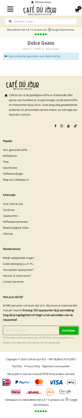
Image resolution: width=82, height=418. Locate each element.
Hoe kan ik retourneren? (17, 276)
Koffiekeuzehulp (42, 2)
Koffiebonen (10, 156)
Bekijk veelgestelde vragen (18, 258)
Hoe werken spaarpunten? (18, 270)
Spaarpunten (10, 216)
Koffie (38, 49)
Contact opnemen (13, 281)
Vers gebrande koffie (15, 150)
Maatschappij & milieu (16, 227)
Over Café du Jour (13, 204)
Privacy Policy (32, 366)
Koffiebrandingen (13, 173)
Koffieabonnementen (15, 222)
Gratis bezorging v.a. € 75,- (18, 264)
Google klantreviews (63, 30)
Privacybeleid (63, 337)
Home (26, 49)
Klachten (17, 366)
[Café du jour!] (41, 10)
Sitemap (8, 233)
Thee (6, 162)
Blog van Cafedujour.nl (16, 179)
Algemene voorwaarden (28, 342)
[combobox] (41, 21)
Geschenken (10, 168)
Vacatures (9, 210)
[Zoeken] (10, 21)
